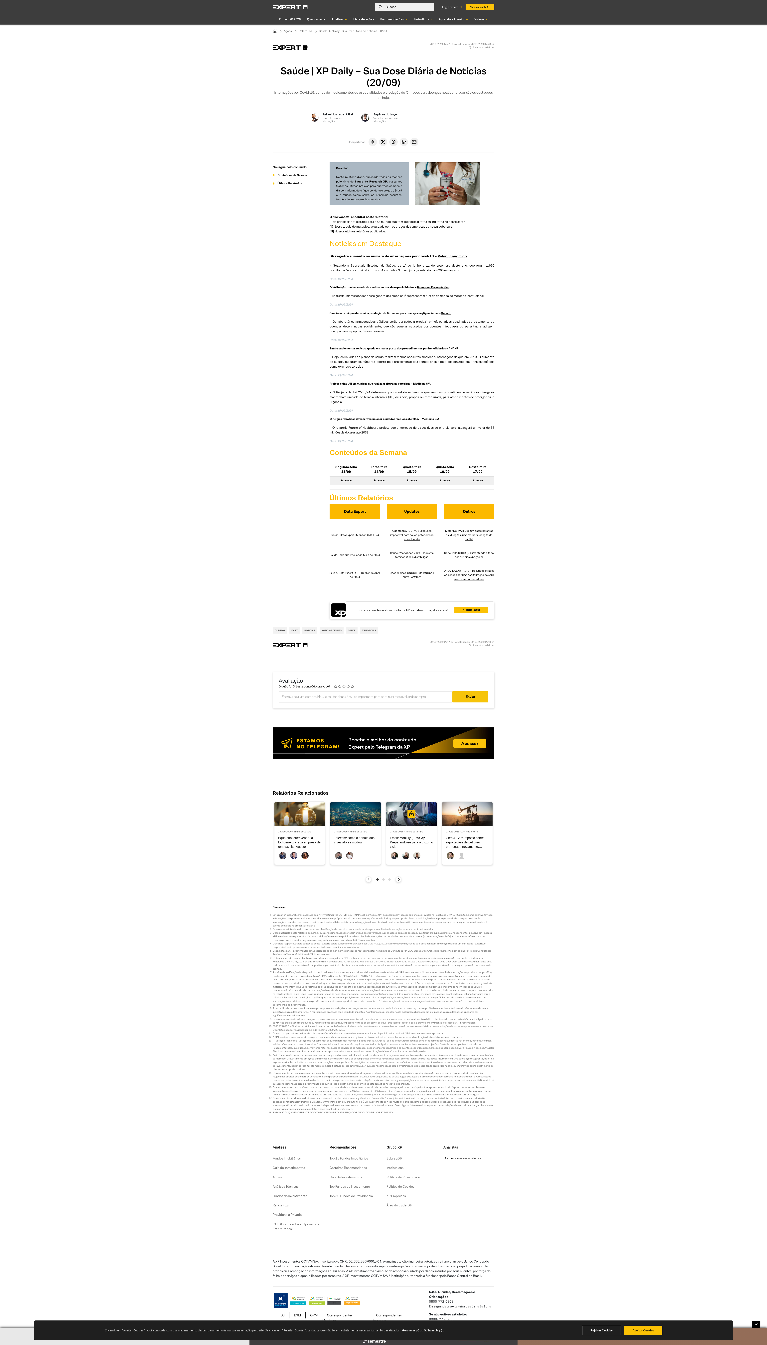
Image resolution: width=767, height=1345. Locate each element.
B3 (283, 1315)
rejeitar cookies (601, 1330)
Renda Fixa (281, 1205)
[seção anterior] (369, 879)
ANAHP (453, 348)
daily (294, 630)
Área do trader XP (399, 1205)
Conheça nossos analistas (462, 1158)
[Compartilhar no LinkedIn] (404, 142)
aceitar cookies (643, 1330)
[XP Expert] (290, 7)
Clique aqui (471, 610)
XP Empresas (396, 1196)
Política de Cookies (400, 1186)
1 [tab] (378, 880)
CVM (314, 1315)
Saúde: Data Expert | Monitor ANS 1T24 (355, 535)
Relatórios (305, 31)
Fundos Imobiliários (287, 1158)
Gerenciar (408, 1330)
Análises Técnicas (286, 1186)
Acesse (346, 480)
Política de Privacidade (403, 1177)
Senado (446, 313)
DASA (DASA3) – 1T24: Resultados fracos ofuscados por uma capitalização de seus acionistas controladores (469, 575)
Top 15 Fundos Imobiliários (349, 1158)
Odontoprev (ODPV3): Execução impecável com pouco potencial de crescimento (412, 535)
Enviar (470, 697)
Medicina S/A (422, 383)
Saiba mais (431, 1330)
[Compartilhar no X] (383, 142)
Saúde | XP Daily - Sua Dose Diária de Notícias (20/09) (353, 31)
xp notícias (369, 630)
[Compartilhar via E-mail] (414, 142)
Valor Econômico (452, 256)
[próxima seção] (398, 879)
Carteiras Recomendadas (348, 1168)
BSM (297, 1315)
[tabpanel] (299, 833)
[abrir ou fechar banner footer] (756, 1324)
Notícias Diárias (332, 630)
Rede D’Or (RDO (454, 553)
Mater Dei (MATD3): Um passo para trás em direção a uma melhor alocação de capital (469, 535)
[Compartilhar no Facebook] (373, 142)
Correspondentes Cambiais (337, 1317)
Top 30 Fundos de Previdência (351, 1196)
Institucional (395, 1168)
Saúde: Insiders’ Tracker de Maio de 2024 (355, 555)
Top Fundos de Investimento (350, 1186)
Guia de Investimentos (289, 1168)
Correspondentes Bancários (387, 1317)
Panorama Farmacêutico (433, 287)
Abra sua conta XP (480, 6)
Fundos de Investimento (290, 1196)
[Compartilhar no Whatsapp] (393, 142)
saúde (352, 630)
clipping (280, 630)
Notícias (309, 630)
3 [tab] (389, 880)
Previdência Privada (287, 1215)
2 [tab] (383, 880)
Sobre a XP (394, 1158)
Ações (288, 31)
